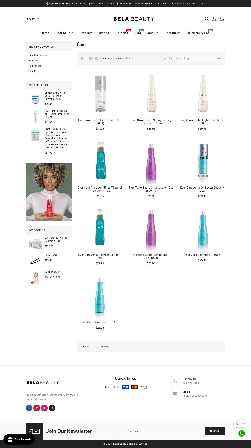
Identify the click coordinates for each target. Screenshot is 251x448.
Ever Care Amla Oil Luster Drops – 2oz (202, 189)
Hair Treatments (37, 55)
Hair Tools (34, 71)
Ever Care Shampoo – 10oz (202, 254)
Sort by (168, 58)
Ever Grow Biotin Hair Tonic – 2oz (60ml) (100, 122)
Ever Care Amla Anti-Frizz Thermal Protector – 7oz (100, 189)
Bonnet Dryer (52, 272)
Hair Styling (34, 65)
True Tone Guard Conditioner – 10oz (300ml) (151, 256)
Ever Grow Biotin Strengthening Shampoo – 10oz (151, 122)
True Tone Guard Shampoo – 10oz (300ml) (151, 189)
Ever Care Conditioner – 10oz (100, 322)
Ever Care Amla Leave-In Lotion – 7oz (99, 256)
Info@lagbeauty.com (195, 395)
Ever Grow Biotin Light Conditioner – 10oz (202, 122)
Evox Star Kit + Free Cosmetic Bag (56, 239)
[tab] (48, 55)
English (31, 19)
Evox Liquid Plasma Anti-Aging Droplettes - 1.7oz (57, 113)
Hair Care (33, 60)
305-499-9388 (191, 382)
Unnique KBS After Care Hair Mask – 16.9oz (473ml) (55, 95)
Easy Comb (51, 255)
